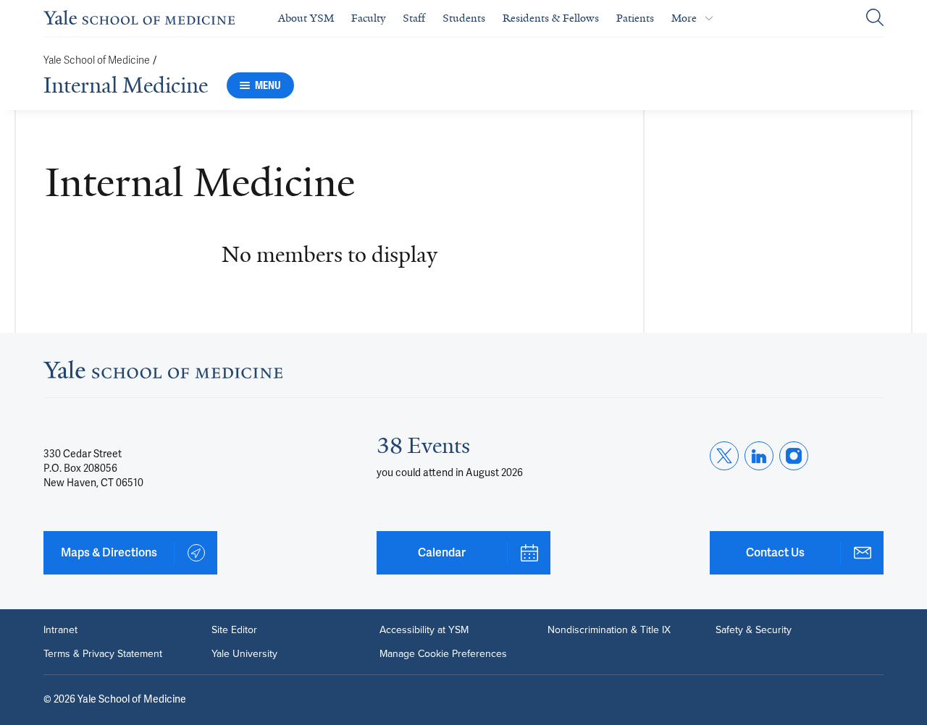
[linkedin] (758, 455)
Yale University (244, 653)
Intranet (60, 629)
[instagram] (793, 455)
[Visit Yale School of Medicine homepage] (162, 374)
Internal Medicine (125, 85)
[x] (724, 455)
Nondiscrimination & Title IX (609, 629)
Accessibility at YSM (424, 629)
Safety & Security (754, 629)
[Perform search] (875, 18)
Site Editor (234, 629)
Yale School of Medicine (96, 60)
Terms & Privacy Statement (102, 653)
